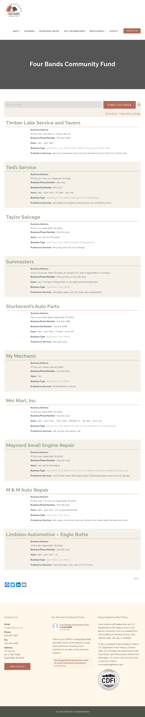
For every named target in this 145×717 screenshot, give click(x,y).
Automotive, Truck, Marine (58, 148)
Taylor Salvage (23, 217)
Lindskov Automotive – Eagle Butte (47, 534)
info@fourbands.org (13, 628)
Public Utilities (77, 148)
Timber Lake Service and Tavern (43, 123)
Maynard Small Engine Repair (40, 445)
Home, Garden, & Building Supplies (87, 470)
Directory (111, 113)
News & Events (96, 31)
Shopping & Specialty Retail (97, 148)
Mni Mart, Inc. (21, 400)
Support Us (132, 31)
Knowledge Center (49, 31)
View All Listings (130, 113)
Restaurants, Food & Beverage (85, 198)
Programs (29, 31)
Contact (113, 31)
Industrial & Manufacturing (83, 242)
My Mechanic (21, 356)
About (16, 31)
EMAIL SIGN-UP (17, 666)
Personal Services (79, 426)
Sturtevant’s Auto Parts (32, 306)
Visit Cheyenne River (74, 31)
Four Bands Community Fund (74, 625)
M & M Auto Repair (27, 490)
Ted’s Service (21, 167)
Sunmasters (20, 262)
